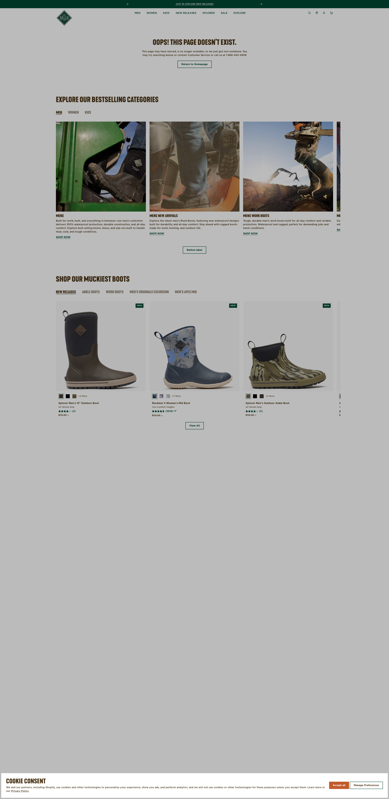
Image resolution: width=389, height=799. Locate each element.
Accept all (339, 785)
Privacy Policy (20, 791)
